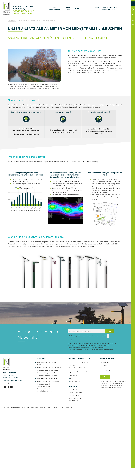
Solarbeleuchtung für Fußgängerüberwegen (44, 385)
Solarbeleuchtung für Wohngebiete (48, 370)
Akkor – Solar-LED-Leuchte (77, 368)
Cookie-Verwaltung (67, 407)
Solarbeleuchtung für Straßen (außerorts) (46, 363)
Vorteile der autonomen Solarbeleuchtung (76, 399)
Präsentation (105, 362)
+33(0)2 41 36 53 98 (15, 381)
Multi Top (72, 365)
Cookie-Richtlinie (55, 407)
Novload (73, 378)
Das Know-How (74, 395)
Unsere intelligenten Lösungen (78, 371)
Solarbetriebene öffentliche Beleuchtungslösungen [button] (106, 8)
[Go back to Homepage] (6, 8)
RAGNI (101, 242)
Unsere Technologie (75, 393)
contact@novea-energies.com (13, 383)
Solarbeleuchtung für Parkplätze (47, 373)
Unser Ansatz (73, 390)
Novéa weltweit (106, 368)
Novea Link (73, 376)
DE (133, 3)
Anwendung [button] (79, 8)
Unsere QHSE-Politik (107, 365)
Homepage (12, 21)
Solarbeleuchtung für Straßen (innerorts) (50, 367)
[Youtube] (11, 387)
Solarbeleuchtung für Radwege (47, 376)
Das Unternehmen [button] (54, 8)
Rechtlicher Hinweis (32, 407)
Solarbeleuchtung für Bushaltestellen (48, 381)
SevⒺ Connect (75, 381)
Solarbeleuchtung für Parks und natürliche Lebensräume (47, 390)
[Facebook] (4, 387)
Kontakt (104, 377)
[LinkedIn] (8, 387)
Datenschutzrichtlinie (44, 407)
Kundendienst (105, 371)
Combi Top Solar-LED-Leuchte (78, 362)
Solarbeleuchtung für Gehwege (47, 378)
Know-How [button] (68, 8)
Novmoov (73, 373)
